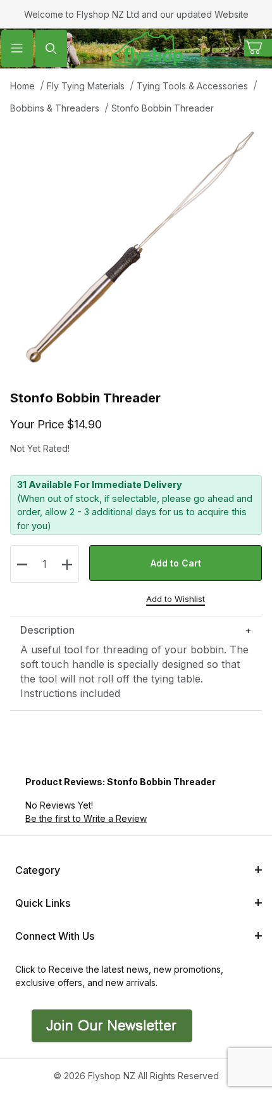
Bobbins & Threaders (54, 108)
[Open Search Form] (51, 48)
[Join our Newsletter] (110, 1025)
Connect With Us (54, 936)
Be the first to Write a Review (86, 818)
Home (22, 85)
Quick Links (42, 903)
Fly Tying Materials (86, 85)
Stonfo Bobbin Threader (162, 108)
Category (37, 870)
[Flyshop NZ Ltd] (147, 47)
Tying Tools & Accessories (192, 85)
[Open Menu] (17, 48)
